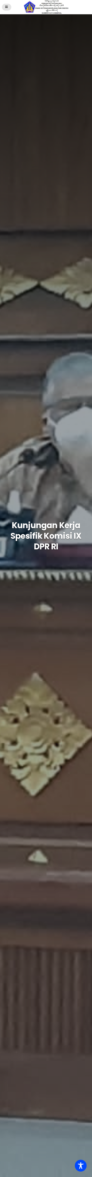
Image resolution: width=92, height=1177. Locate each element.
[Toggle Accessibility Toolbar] (80, 1165)
